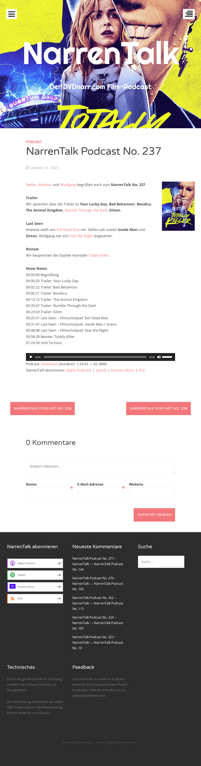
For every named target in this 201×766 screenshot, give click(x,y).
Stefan (31, 184)
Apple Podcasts (78, 370)
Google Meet (16, 690)
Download (49, 363)
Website (136, 484)
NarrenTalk (100, 52)
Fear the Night (81, 235)
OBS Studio (15, 707)
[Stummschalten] (159, 357)
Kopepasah (130, 742)
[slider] (167, 356)
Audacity (24, 713)
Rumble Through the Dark (86, 210)
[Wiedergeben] (31, 357)
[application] (100, 357)
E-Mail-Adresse (100, 485)
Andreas (45, 184)
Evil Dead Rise (68, 229)
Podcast (34, 141)
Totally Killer (98, 255)
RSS (142, 370)
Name (49, 485)
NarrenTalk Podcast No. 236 (42, 408)
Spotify (101, 370)
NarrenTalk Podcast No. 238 (158, 408)
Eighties (111, 742)
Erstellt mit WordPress (77, 742)
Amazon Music (123, 370)
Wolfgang (68, 184)
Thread (122, 684)
